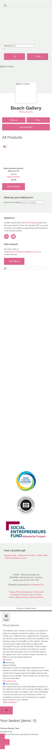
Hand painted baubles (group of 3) (13, 169)
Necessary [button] (7, 660)
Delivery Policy (36, 597)
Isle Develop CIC (36, 585)
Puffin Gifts (42, 555)
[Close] (6, 710)
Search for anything (12, 202)
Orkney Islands (26, 112)
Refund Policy (22, 597)
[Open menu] (14, 56)
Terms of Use (28, 595)
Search (7, 46)
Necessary (10, 662)
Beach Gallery (26, 108)
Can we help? (26, 127)
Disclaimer (28, 592)
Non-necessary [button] (9, 681)
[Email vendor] (38, 120)
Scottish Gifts (10, 555)
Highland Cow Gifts (26, 555)
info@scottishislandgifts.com (22, 252)
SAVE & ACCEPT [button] (10, 702)
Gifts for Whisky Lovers (15, 558)
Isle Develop (30, 223)
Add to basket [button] (13, 186)
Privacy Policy (15, 592)
